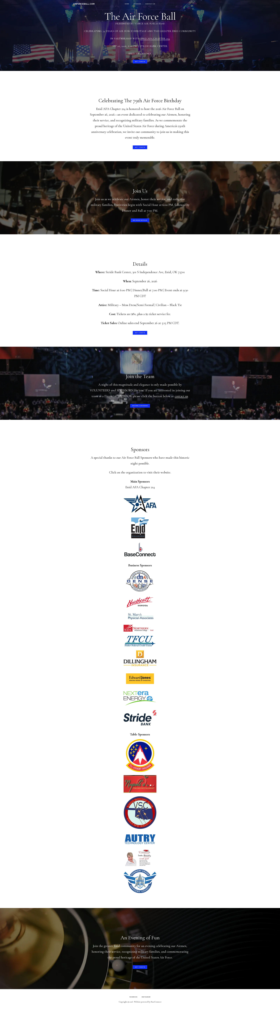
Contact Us (150, 3)
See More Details (140, 220)
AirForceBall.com (84, 4)
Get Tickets (140, 61)
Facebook (133, 997)
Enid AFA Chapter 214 (155, 38)
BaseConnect (156, 1002)
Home (127, 3)
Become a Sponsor (140, 405)
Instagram (146, 997)
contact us (181, 396)
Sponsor (137, 3)
